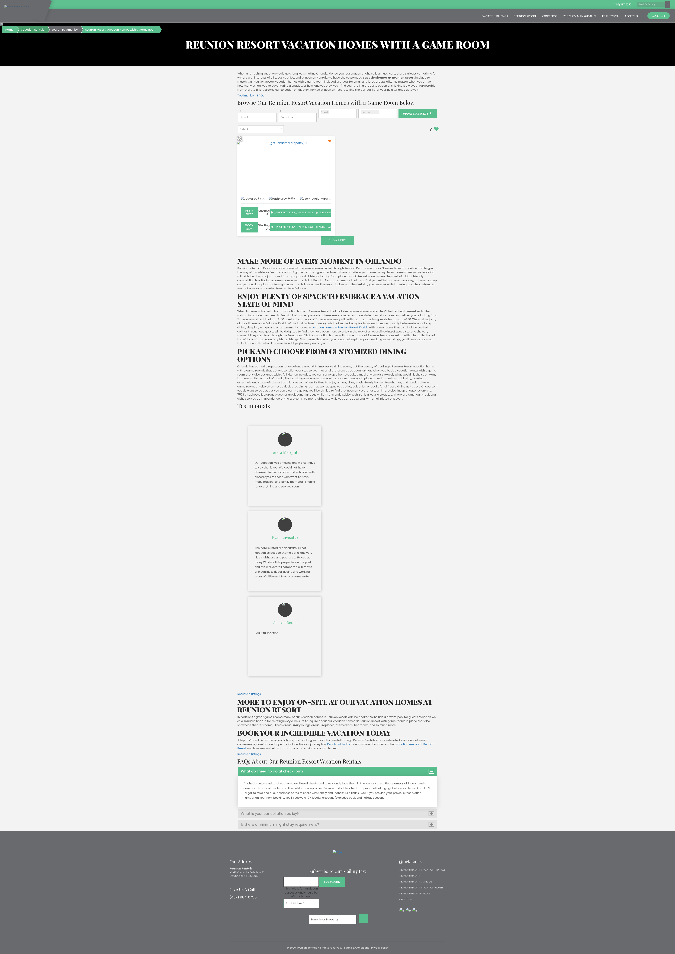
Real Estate (610, 16)
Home (9, 30)
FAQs (260, 95)
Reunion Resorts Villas (414, 893)
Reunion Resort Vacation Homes (421, 887)
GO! (364, 918)
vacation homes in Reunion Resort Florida (340, 327)
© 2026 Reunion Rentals (302, 947)
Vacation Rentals (495, 16)
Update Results (416, 113)
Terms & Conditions (356, 947)
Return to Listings (249, 694)
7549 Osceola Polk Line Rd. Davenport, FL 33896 (248, 874)
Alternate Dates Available (314, 212)
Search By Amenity (65, 30)
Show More (337, 240)
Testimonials (246, 95)
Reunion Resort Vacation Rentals (422, 869)
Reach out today (338, 744)
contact (658, 15)
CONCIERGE (549, 16)
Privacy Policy (379, 947)
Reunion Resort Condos (415, 881)
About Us (631, 16)
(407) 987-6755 (243, 897)
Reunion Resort (525, 16)
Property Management (579, 16)
